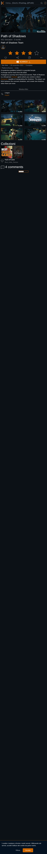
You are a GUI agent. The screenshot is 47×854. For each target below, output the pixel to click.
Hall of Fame (10, 160)
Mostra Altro (23, 89)
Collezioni (8, 144)
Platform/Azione (7, 68)
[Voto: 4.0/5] (23, 53)
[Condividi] (18, 58)
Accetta (27, 850)
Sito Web (5, 65)
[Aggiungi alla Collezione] (29, 58)
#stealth (14, 77)
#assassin (4, 79)
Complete (29, 65)
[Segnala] (41, 58)
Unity (17, 68)
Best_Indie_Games (11, 162)
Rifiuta (18, 850)
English (7, 95)
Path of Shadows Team (12, 42)
